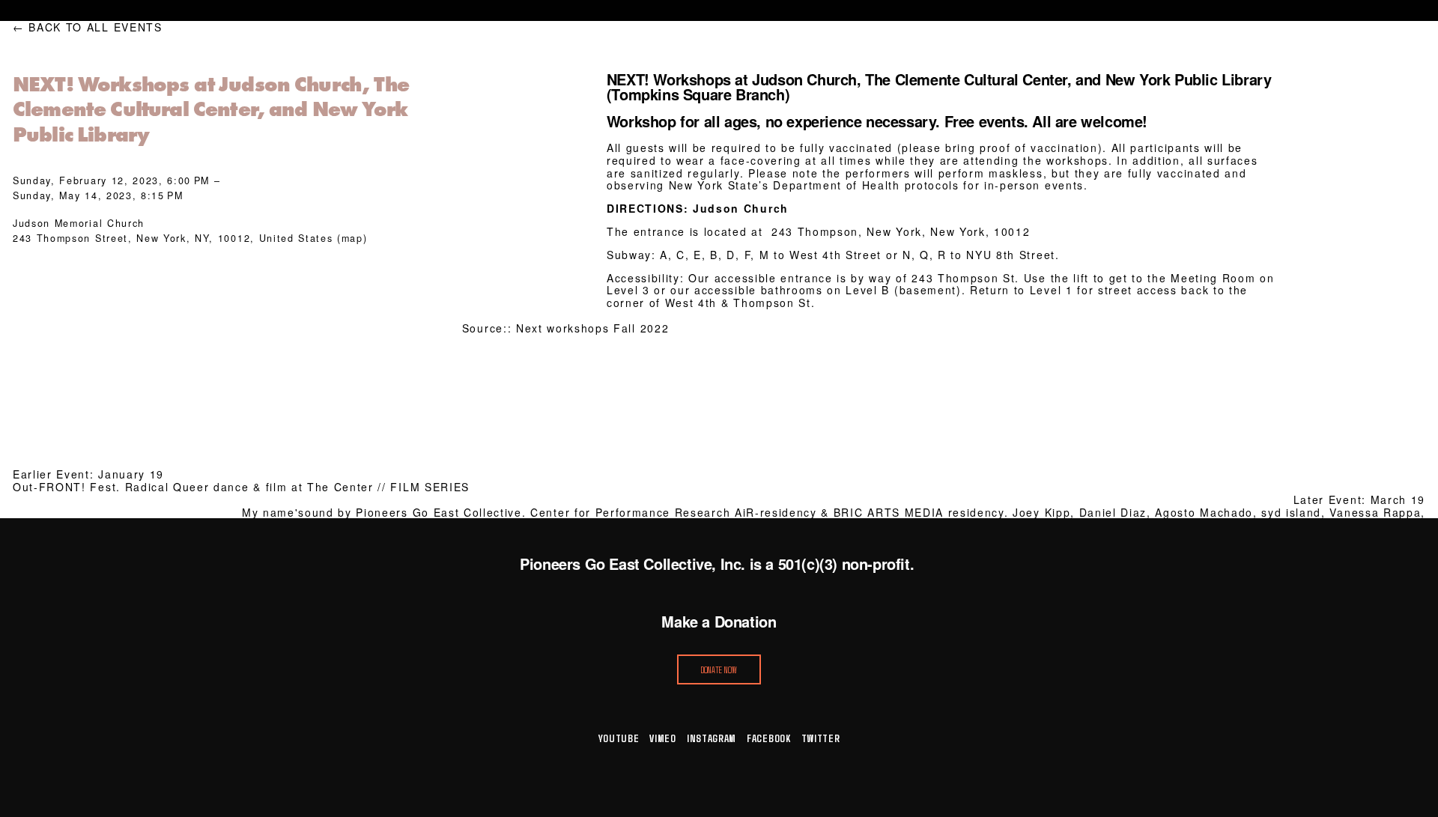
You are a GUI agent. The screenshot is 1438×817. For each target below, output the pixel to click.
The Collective (811, 11)
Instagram (711, 738)
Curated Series (482, 11)
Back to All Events (95, 27)
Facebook (769, 738)
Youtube (619, 738)
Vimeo (662, 738)
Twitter (820, 738)
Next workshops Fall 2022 (592, 328)
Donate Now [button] (719, 669)
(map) (352, 238)
